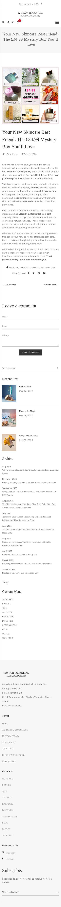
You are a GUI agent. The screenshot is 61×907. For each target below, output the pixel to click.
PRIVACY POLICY (10, 736)
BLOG (5, 629)
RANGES (6, 604)
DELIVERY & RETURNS (13, 755)
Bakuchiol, (14, 267)
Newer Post (50, 284)
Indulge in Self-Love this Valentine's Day (20, 573)
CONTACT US (8, 742)
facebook (10, 859)
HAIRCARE (7, 616)
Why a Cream (25, 387)
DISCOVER (7, 621)
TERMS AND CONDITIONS (15, 730)
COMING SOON (9, 625)
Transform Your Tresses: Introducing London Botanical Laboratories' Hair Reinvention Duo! (26, 518)
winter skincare (48, 267)
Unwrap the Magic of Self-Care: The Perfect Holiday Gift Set (29, 482)
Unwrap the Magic (27, 411)
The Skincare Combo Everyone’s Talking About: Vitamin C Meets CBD (28, 531)
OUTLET (6, 634)
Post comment (30, 352)
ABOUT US (7, 749)
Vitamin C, (36, 267)
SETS (4, 608)
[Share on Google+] (45, 273)
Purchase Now (25, 4)
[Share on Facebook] (29, 273)
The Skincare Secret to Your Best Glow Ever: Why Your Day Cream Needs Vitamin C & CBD (28, 506)
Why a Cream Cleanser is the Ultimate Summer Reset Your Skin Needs (30, 471)
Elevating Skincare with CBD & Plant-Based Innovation (27, 564)
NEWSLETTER (9, 761)
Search (5, 723)
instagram (10, 853)
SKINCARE (7, 599)
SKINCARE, (25, 267)
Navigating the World (28, 435)
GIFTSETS (7, 612)
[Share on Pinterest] (40, 273)
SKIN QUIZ (7, 638)
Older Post (10, 284)
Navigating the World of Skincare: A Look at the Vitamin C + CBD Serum (29, 493)
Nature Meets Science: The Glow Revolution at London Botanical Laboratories (26, 544)
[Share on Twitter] (34, 273)
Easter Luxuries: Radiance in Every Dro (19, 554)
